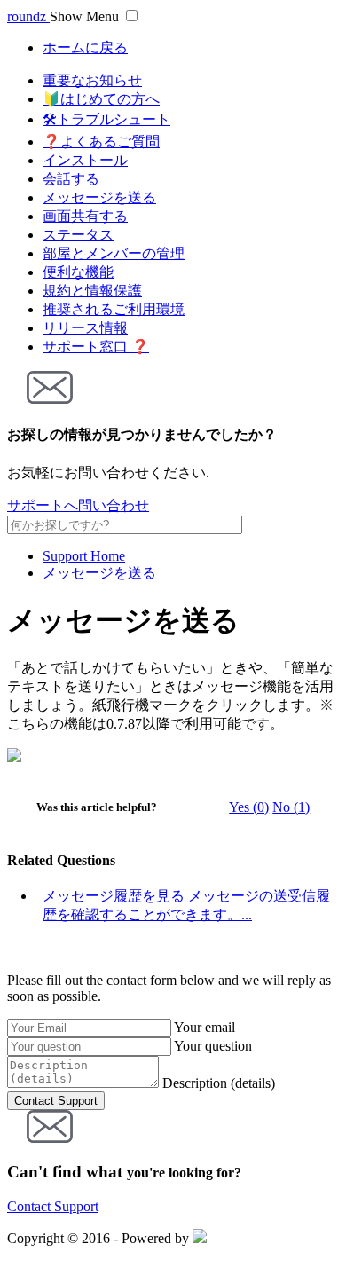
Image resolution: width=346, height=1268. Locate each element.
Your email (204, 1027)
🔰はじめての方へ (101, 98)
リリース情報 (85, 327)
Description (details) (218, 1083)
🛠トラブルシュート (106, 119)
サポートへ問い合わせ (78, 505)
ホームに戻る (85, 47)
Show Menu (84, 16)
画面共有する (85, 216)
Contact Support (52, 1206)
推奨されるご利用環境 (114, 309)
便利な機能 (78, 272)
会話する (71, 178)
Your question (213, 1045)
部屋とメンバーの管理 (114, 253)
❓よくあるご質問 (101, 141)
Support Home (84, 555)
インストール (85, 160)
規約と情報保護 (92, 290)
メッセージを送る (99, 197)
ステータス (78, 234)
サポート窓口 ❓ (96, 346)
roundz (28, 16)
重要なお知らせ (92, 80)
